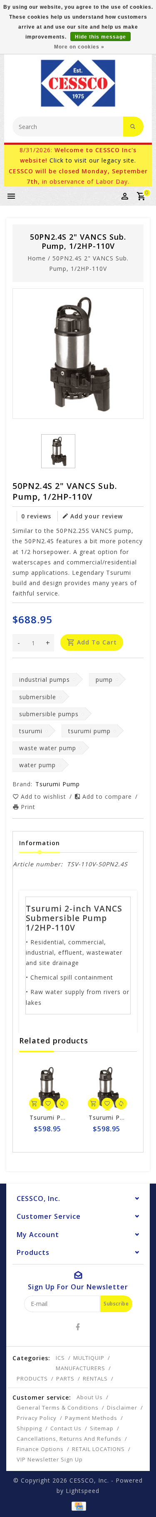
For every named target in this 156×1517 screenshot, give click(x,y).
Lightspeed (82, 1491)
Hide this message (100, 37)
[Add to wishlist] (48, 1103)
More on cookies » (79, 47)
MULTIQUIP (88, 1357)
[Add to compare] (62, 1103)
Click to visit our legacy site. (93, 160)
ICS (60, 1357)
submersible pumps (49, 714)
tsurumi (30, 731)
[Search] (133, 126)
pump (104, 679)
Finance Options (40, 1449)
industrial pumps (44, 679)
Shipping (29, 1428)
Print (28, 807)
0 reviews (36, 516)
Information (39, 843)
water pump (37, 765)
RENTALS (95, 1378)
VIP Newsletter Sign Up (50, 1459)
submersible (37, 697)
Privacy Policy (37, 1418)
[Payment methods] (78, 1505)
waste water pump (47, 748)
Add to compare (108, 796)
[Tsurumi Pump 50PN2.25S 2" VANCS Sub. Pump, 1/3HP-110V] (48, 1087)
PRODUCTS (32, 1378)
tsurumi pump (89, 731)
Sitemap (102, 1428)
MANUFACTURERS (80, 1368)
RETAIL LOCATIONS (98, 1449)
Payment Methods (91, 1418)
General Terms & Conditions (58, 1407)
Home (36, 258)
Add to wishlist (44, 796)
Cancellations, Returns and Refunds (69, 1438)
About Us (90, 1397)
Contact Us (66, 1428)
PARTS (65, 1378)
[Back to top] (139, 1496)
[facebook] (78, 1327)
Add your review (96, 516)
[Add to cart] (35, 1103)
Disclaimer (122, 1407)
